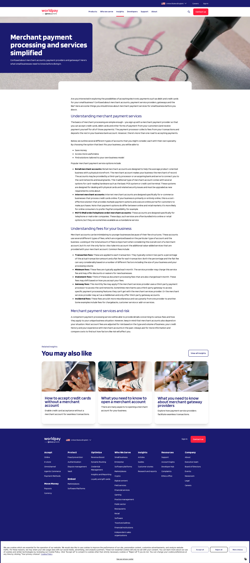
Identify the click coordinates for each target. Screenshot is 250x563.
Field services (120, 485)
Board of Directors (193, 466)
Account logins (168, 462)
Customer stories (145, 466)
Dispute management (77, 466)
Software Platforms (76, 488)
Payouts (48, 488)
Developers (132, 11)
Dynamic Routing (98, 462)
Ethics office (166, 476)
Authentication (74, 462)
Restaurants (120, 509)
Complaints (166, 471)
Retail (117, 513)
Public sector (120, 504)
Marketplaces (73, 484)
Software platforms (123, 466)
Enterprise (119, 462)
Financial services (122, 490)
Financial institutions (124, 527)
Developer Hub (167, 466)
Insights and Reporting (101, 474)
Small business (121, 457)
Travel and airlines (122, 523)
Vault (70, 471)
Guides (141, 462)
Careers (195, 3)
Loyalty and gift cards (100, 479)
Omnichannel (50, 466)
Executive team (191, 462)
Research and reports (147, 471)
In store (47, 462)
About (187, 457)
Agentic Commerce (52, 471)
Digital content (121, 480)
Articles (141, 457)
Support (144, 11)
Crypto (118, 476)
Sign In (205, 3)
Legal (187, 480)
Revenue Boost (98, 457)
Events (188, 471)
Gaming (118, 494)
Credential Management (97, 468)
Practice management (124, 499)
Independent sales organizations (123, 534)
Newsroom (189, 476)
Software (119, 518)
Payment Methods (52, 476)
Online (47, 457)
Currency (48, 493)
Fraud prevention (75, 457)
